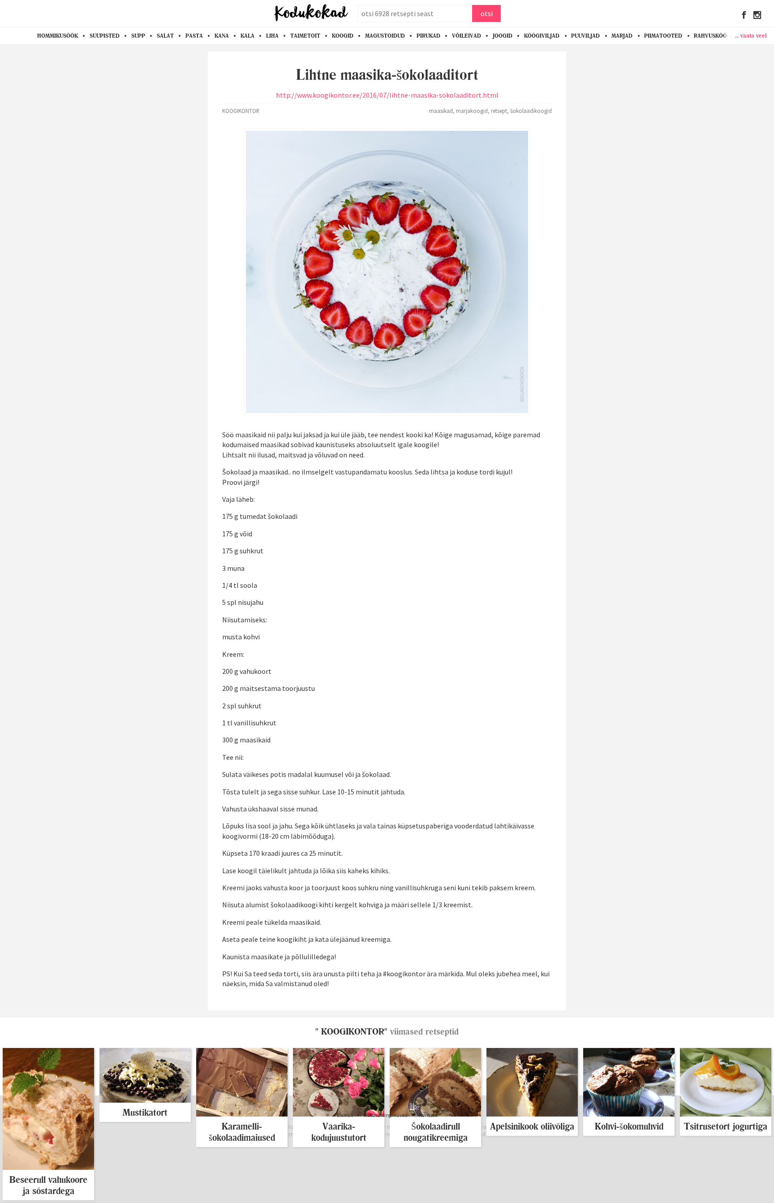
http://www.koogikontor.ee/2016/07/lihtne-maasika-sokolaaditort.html (387, 95)
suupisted (105, 36)
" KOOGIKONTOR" (351, 1031)
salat (165, 36)
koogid (342, 36)
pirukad (428, 36)
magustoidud (385, 36)
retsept (499, 110)
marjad (621, 36)
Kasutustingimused (386, 1115)
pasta (194, 36)
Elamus (345, 1115)
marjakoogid (472, 110)
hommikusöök (57, 36)
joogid (502, 36)
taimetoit (305, 36)
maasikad (441, 110)
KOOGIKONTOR (240, 110)
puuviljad (585, 36)
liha (272, 36)
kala (247, 36)
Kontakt (428, 1115)
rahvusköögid (715, 36)
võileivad (466, 36)
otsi (487, 13)
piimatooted (663, 36)
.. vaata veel (751, 35)
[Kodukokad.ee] (311, 13)
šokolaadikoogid (531, 110)
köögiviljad (541, 36)
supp (138, 36)
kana (222, 36)
